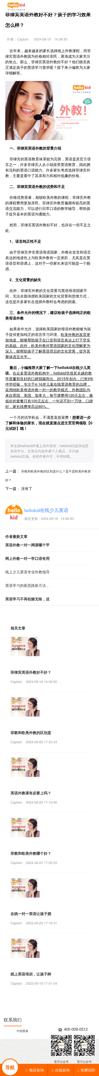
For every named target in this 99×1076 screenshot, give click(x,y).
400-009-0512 (76, 1029)
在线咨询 (62, 1070)
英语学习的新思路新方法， (27, 585)
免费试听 (88, 1070)
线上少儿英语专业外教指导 (27, 571)
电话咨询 (36, 1070)
